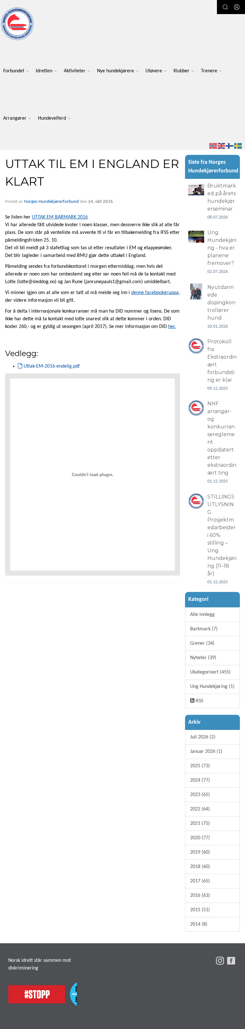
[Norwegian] (213, 145)
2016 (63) (200, 895)
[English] (222, 145)
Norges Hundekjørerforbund (51, 201)
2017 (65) (200, 881)
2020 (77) (200, 838)
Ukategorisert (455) (210, 672)
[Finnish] (230, 145)
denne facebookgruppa (155, 292)
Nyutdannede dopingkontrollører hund (221, 302)
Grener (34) (202, 643)
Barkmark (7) (204, 629)
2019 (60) (200, 852)
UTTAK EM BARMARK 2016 (60, 217)
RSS (199, 701)
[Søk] (225, 7)
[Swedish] (238, 145)
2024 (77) (200, 780)
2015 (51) (200, 910)
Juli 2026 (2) (202, 737)
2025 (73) (200, 766)
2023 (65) (200, 794)
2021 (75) (200, 823)
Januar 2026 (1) (206, 751)
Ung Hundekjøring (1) (212, 686)
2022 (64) (200, 809)
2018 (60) (200, 866)
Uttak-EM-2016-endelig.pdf (51, 366)
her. (172, 326)
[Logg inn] (236, 7)
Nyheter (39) (203, 657)
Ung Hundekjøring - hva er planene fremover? (221, 247)
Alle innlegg (202, 614)
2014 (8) (198, 924)
